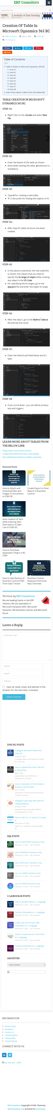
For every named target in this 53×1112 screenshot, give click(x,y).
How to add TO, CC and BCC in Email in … (30, 819)
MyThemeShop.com (16, 1109)
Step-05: (13, 81)
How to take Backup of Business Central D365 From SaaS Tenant (13, 581)
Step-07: (13, 86)
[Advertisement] (26, 723)
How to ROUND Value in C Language (30, 902)
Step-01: (13, 69)
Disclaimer (9, 1029)
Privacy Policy (10, 1026)
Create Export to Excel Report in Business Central (38, 491)
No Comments (10, 40)
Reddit (8, 52)
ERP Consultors (11, 36)
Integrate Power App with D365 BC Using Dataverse (29, 802)
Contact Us (9, 1032)
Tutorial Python (11, 1035)
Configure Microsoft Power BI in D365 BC (28, 752)
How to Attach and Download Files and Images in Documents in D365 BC (12, 492)
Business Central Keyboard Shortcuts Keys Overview (37, 581)
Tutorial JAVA (10, 1038)
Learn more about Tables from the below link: (25, 92)
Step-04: (13, 78)
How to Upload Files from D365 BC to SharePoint (29, 768)
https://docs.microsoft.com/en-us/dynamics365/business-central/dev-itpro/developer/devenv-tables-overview (21, 453)
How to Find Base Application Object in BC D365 (13, 553)
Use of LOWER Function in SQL (28, 873)
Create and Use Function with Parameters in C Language (27, 924)
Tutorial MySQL (11, 1041)
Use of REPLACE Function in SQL (28, 863)
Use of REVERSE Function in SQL (28, 852)
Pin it (39, 48)
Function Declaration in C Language (30, 912)
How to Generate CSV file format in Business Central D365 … (29, 785)
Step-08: (13, 89)
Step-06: (13, 84)
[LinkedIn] (4, 1055)
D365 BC (40, 36)
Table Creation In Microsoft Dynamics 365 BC (25, 66)
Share (8, 48)
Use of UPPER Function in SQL (27, 883)
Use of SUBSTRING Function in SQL (30, 842)
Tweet (29, 48)
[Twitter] (10, 1055)
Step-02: (13, 72)
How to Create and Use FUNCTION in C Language (29, 935)
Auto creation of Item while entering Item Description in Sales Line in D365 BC (12, 523)
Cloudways (40, 1109)
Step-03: (13, 75)
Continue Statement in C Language (29, 946)
